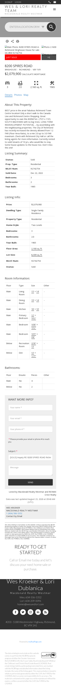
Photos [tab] (18, 94)
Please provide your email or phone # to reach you (29, 440)
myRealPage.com (35, 642)
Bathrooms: (12, 368)
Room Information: (17, 278)
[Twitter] (23, 612)
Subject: (12, 451)
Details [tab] (8, 94)
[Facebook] (15, 612)
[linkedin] (38, 612)
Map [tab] (26, 94)
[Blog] (45, 612)
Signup (8, 2)
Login (18, 2)
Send (30, 482)
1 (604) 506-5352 (14, 513)
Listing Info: (13, 197)
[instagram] (30, 612)
